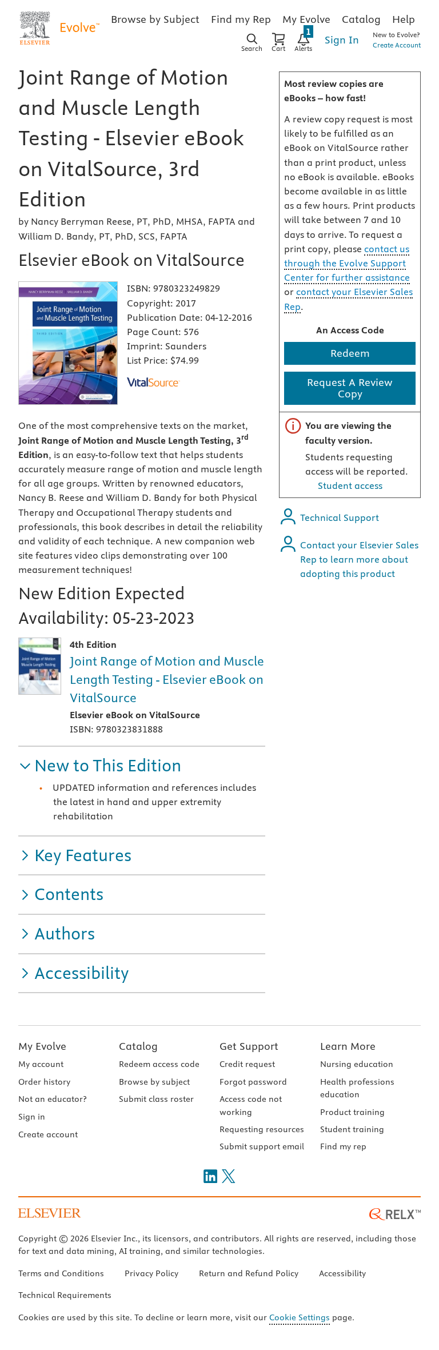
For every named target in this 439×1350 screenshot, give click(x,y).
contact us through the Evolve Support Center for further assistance (347, 263)
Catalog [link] (361, 19)
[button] (99, 766)
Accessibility (342, 1273)
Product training (352, 1112)
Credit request (247, 1064)
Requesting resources (262, 1129)
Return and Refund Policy (248, 1273)
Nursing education (356, 1064)
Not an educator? (52, 1099)
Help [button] (403, 19)
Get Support (249, 1046)
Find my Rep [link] (241, 19)
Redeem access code (159, 1064)
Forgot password (253, 1082)
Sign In (342, 39)
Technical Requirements (64, 1295)
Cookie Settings (299, 1317)
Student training (352, 1129)
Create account (48, 1134)
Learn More (348, 1046)
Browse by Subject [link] (155, 19)
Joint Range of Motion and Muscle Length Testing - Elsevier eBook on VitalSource (167, 679)
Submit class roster (156, 1099)
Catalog (138, 1046)
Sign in (31, 1117)
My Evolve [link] (306, 19)
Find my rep (343, 1146)
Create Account (397, 45)
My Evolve (42, 1046)
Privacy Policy (151, 1273)
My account (40, 1064)
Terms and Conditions (61, 1273)
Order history (44, 1082)
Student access (350, 485)
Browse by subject (154, 1082)
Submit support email (262, 1146)
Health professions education (357, 1088)
